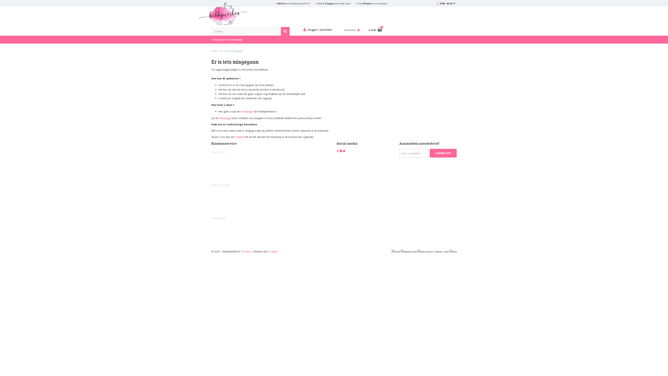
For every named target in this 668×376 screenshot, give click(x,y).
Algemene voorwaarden (224, 164)
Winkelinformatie (220, 169)
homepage (247, 111)
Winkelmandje (219, 197)
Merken (215, 241)
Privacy (247, 251)
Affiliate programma (222, 235)
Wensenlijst (217, 202)
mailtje (239, 137)
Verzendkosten (219, 175)
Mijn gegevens (219, 191)
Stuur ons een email (222, 208)
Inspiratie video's (220, 224)
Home (214, 51)
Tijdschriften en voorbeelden (227, 230)
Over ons (216, 158)
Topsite (273, 251)
